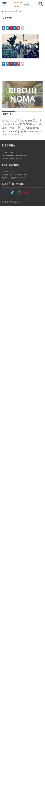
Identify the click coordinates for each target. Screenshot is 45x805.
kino (17, 124)
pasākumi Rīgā (14, 127)
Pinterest (11, 28)
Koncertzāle (36, 124)
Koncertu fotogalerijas (13, 11)
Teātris (18, 135)
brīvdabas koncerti (8, 121)
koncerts (25, 124)
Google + (18, 28)
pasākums (32, 128)
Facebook (3, 28)
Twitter (7, 28)
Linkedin (15, 28)
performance (9, 131)
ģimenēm (24, 135)
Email (22, 28)
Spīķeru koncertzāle (35, 132)
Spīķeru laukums (8, 135)
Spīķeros (22, 131)
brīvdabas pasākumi (28, 120)
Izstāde (12, 124)
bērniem (5, 124)
